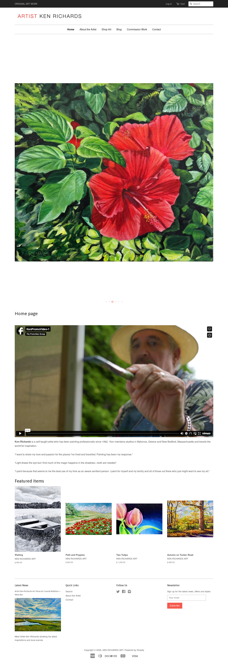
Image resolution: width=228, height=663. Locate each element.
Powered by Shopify (134, 649)
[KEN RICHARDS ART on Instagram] (129, 592)
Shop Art (106, 29)
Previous (21, 172)
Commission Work (137, 29)
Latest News (21, 585)
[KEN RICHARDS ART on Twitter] (118, 592)
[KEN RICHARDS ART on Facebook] (123, 592)
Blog (119, 29)
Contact (156, 29)
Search (69, 591)
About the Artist (88, 29)
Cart (183, 3)
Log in (169, 3)
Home (70, 29)
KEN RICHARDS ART (113, 649)
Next (206, 172)
